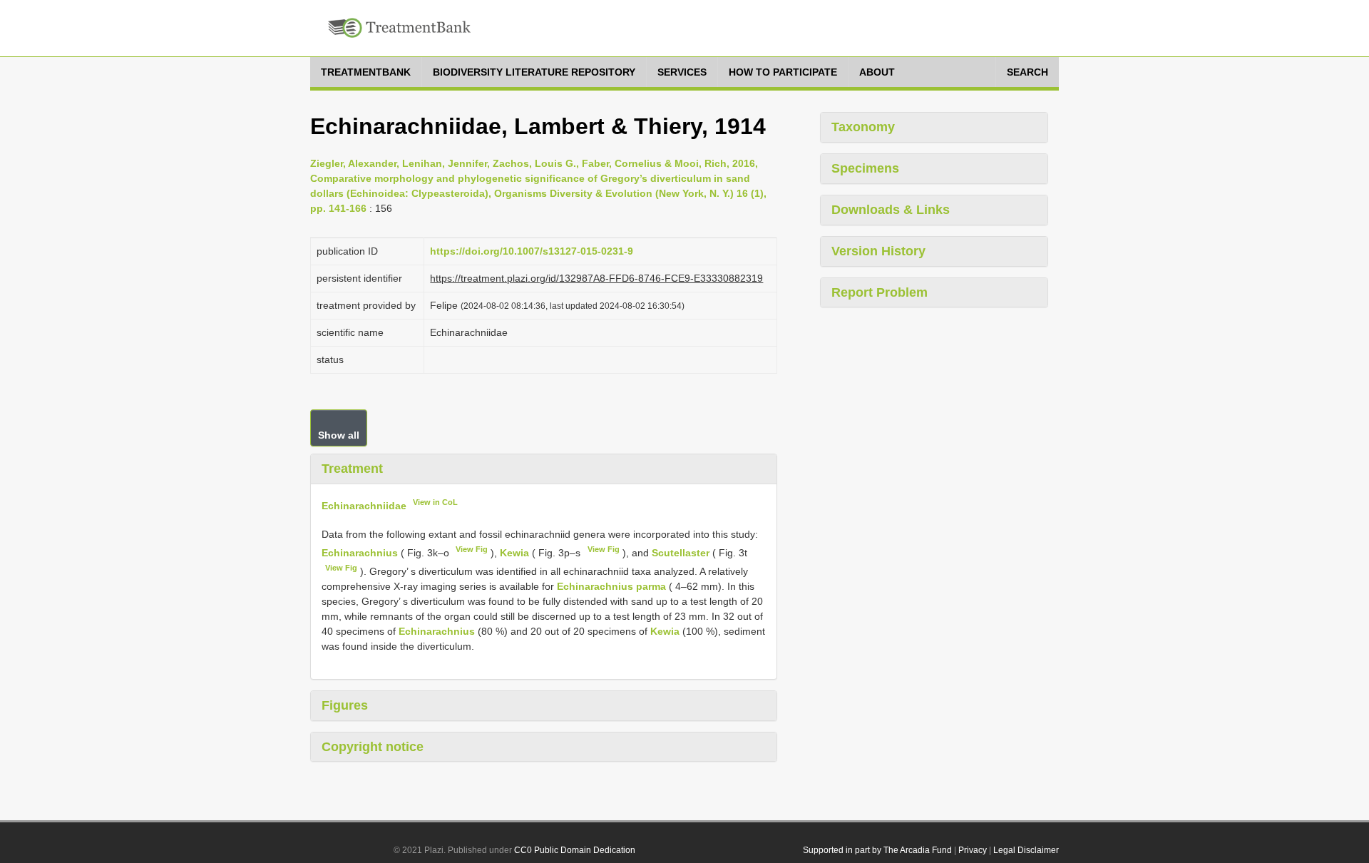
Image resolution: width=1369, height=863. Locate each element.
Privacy (972, 850)
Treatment (352, 468)
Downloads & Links (890, 210)
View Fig (472, 549)
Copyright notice (373, 747)
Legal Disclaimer (1026, 850)
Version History (878, 251)
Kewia (514, 552)
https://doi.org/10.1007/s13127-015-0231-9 (531, 251)
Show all (338, 435)
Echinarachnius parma (611, 586)
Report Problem (879, 292)
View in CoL (435, 502)
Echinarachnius (360, 552)
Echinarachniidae (364, 505)
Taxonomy (863, 127)
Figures (345, 705)
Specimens (865, 168)
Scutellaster (680, 552)
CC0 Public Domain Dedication (574, 850)
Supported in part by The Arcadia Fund (877, 850)
